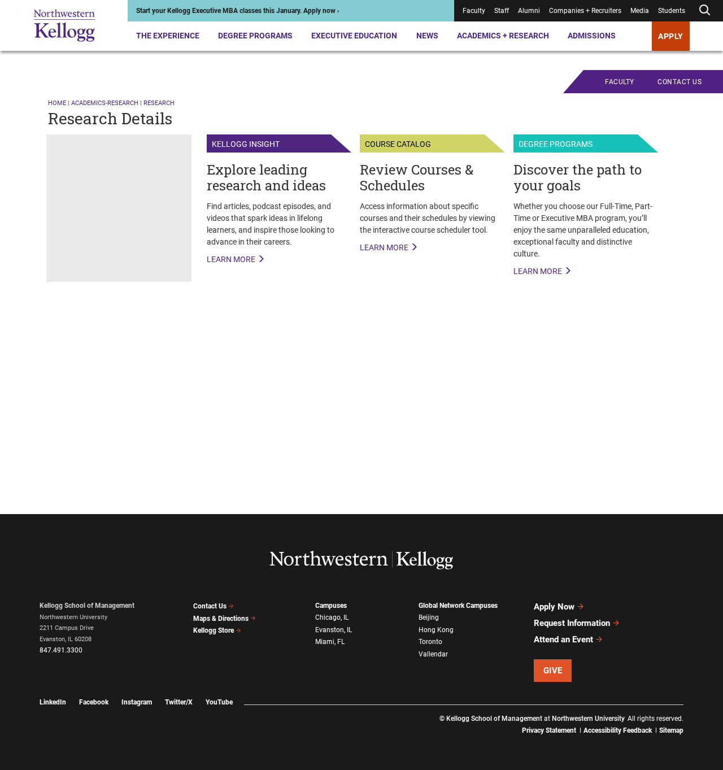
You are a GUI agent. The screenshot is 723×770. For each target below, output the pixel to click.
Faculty (474, 11)
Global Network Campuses (458, 606)
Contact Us (210, 606)
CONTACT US (679, 82)
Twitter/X (179, 702)
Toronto (430, 642)
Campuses (331, 606)
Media (639, 11)
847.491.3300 (61, 650)
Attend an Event (563, 639)
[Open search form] (704, 10)
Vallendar (433, 654)
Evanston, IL (333, 630)
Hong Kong (436, 630)
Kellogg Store (213, 630)
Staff (501, 11)
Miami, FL (330, 642)
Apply (670, 36)
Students (671, 11)
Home (57, 103)
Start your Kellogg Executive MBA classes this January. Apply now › (237, 11)
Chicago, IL (332, 617)
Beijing (429, 617)
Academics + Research (503, 35)
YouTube (219, 702)
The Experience (167, 35)
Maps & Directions (221, 619)
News (427, 35)
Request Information (572, 623)
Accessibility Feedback (617, 730)
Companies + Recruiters (585, 11)
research (159, 103)
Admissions (592, 35)
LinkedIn (53, 702)
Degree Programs (255, 35)
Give (553, 670)
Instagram (136, 702)
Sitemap (671, 730)
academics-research (104, 103)
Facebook (93, 702)
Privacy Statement (549, 730)
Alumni (529, 11)
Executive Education (354, 35)
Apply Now (554, 607)
